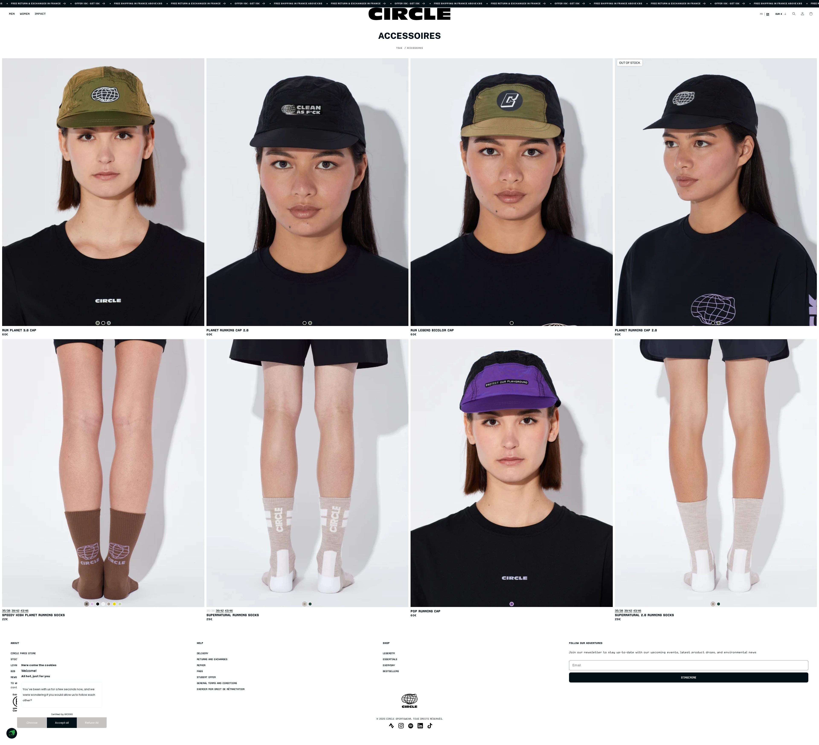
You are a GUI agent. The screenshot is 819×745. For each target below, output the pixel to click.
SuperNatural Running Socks (232, 615)
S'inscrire (688, 677)
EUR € (778, 14)
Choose (32, 723)
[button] (11, 14)
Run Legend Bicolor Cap (432, 330)
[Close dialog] (810, 694)
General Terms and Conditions (217, 683)
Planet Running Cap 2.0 (227, 330)
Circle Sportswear (398, 718)
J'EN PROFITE (760, 722)
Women (25, 13)
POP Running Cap (425, 611)
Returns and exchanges (212, 659)
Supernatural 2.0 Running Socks (644, 615)
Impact (40, 13)
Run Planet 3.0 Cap (19, 330)
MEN (12, 13)
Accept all (62, 723)
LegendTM (389, 653)
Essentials (390, 659)
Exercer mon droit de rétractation (220, 689)
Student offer (206, 677)
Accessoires (415, 48)
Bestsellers (391, 671)
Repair (201, 665)
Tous (399, 48)
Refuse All (92, 723)
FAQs (200, 671)
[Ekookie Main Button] (11, 733)
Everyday (389, 665)
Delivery (202, 653)
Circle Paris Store (23, 653)
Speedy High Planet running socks (33, 615)
